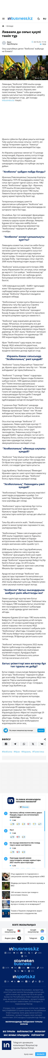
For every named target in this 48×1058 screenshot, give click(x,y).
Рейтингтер (37, 1035)
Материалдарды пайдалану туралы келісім (24, 1023)
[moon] (39, 19)
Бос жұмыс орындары (16, 1035)
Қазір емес (28, 1054)
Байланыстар (25, 1031)
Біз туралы (9, 1031)
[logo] (21, 19)
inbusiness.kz (8, 100)
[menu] (3, 19)
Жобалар (40, 1031)
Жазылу (41, 1054)
